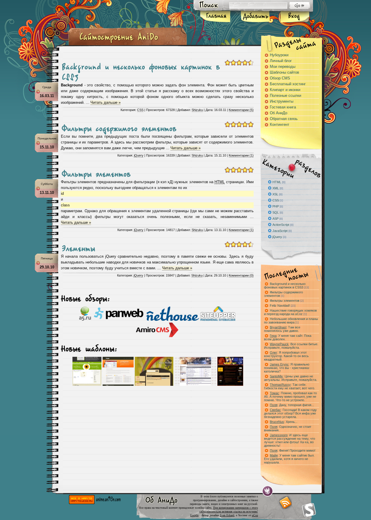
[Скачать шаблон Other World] (154, 384)
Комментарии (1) (241, 155)
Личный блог (281, 61)
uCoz (255, 515)
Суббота (47, 184)
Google (194, 515)
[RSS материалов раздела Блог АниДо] (285, 502)
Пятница (47, 258)
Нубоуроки (279, 55)
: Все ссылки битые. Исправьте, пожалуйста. (291, 345)
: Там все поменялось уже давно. (282, 329)
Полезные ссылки (285, 95)
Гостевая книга (283, 107)
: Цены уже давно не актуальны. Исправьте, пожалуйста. (290, 377)
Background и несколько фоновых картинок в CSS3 (286, 285)
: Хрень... (283, 421)
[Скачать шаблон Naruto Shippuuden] (195, 384)
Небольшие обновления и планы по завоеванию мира (291, 320)
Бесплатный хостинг (288, 84)
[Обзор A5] (85, 319)
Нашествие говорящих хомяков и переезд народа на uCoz (290, 312)
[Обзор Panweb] (118, 319)
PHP (275, 206)
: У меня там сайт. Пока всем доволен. (287, 337)
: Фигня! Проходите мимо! (292, 450)
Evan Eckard (227, 515)
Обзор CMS (280, 78)
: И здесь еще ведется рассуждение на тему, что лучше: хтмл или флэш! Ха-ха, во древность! (289, 440)
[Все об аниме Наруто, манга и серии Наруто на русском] (81, 503)
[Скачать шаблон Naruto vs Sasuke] (230, 384)
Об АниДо (278, 113)
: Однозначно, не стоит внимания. (287, 428)
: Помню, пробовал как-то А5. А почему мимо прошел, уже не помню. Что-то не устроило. (290, 396)
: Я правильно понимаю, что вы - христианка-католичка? (287, 368)
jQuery (138, 155)
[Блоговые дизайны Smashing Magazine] (309, 509)
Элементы (78, 246)
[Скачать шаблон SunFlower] (86, 384)
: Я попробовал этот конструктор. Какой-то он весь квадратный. (286, 356)
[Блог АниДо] (118, 43)
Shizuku (197, 110)
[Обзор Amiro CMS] (157, 336)
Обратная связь (284, 119)
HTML (276, 182)
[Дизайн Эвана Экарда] (267, 491)
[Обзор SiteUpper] (217, 319)
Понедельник (47, 138)
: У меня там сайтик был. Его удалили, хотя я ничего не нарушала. (289, 459)
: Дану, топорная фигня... (292, 405)
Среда (46, 87)
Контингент (279, 124)
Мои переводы (282, 66)
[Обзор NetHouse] (172, 319)
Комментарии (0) (241, 275)
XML (275, 188)
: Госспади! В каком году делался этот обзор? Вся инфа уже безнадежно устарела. (290, 413)
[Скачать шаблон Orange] (118, 384)
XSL (275, 194)
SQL (275, 212)
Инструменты (281, 101)
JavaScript (280, 230)
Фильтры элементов (96, 172)
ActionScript (280, 224)
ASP (275, 218)
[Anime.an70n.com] (108, 503)
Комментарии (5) (241, 110)
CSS (140, 110)
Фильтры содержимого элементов (119, 126)
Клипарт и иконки (285, 90)
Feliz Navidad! (282, 305)
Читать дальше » (105, 102)
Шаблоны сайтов (284, 72)
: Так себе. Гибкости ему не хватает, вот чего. (289, 386)
